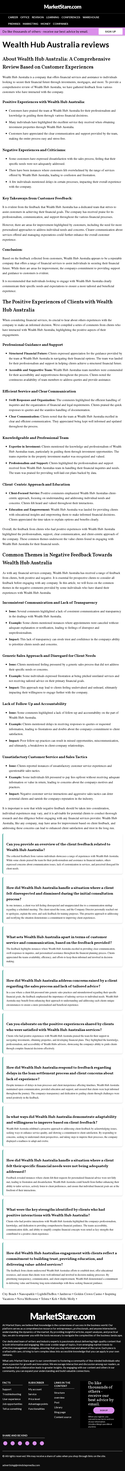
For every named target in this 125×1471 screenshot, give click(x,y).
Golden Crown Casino (88, 1294)
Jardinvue (65, 1294)
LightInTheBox (47, 1294)
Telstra (45, 1299)
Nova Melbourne (27, 1299)
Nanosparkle (27, 1294)
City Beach (9, 1294)
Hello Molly (67, 1299)
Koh (54, 1299)
